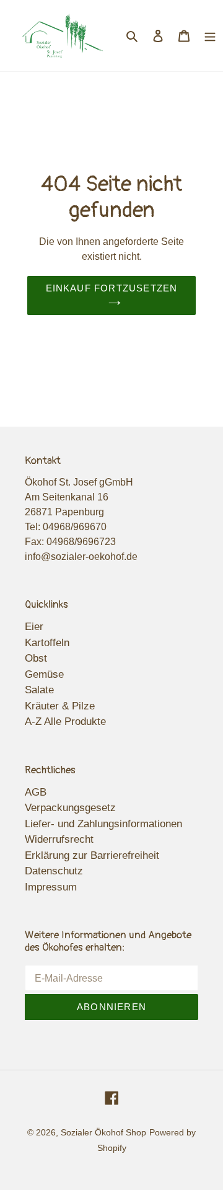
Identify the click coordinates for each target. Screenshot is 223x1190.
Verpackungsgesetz (70, 808)
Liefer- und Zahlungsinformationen (103, 824)
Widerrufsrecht (59, 839)
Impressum (51, 887)
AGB (35, 792)
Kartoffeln (47, 643)
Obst (36, 658)
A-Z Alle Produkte (65, 721)
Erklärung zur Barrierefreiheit (92, 855)
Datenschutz (54, 871)
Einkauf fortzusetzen (112, 288)
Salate (39, 690)
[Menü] (210, 36)
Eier (34, 627)
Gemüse (44, 674)
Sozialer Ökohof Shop (103, 1132)
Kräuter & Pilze (60, 706)
